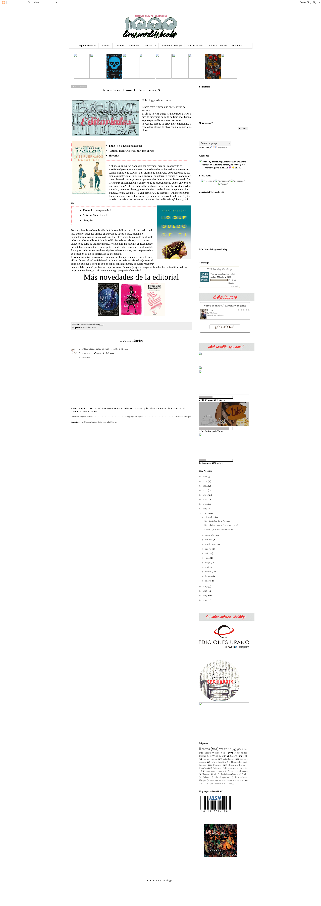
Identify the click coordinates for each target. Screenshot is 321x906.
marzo (208, 571)
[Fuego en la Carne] (147, 78)
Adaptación (228, 759)
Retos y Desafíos (218, 45)
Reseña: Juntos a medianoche (218, 529)
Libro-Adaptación (222, 777)
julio (207, 553)
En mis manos (195, 45)
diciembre (210, 517)
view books (235, 286)
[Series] (224, 425)
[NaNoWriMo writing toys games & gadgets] (223, 428)
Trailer (244, 774)
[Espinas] (82, 78)
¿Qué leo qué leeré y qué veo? (223, 751)
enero (208, 580)
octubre (209, 539)
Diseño (213, 780)
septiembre (211, 544)
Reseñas (105, 45)
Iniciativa (225, 774)
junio (207, 558)
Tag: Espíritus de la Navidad (217, 521)
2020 (205, 504)
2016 (205, 591)
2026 (205, 476)
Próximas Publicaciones (224, 768)
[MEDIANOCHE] (164, 78)
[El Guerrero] (131, 78)
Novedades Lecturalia (215, 771)
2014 (205, 600)
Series (215, 774)
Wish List (218, 756)
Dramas (120, 45)
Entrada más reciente (82, 416)
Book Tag (234, 756)
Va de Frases (210, 759)
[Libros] (224, 735)
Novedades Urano (88, 327)
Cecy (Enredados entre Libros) (94, 349)
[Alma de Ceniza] (213, 78)
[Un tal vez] (196, 78)
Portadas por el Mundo (237, 771)
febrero (209, 576)
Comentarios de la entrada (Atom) (100, 422)
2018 (205, 513)
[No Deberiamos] (180, 78)
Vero (212, 274)
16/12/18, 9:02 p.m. (119, 349)
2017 (204, 586)
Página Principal (87, 45)
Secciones (134, 45)
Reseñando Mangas (172, 45)
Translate (222, 147)
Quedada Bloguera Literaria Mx (232, 780)
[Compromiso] (229, 78)
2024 (205, 486)
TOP (245, 756)
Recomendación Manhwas (221, 783)
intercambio (203, 783)
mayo (208, 562)
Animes (206, 777)
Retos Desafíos (218, 762)
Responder (84, 357)
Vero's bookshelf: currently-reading (225, 306)
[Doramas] (224, 394)
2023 (205, 490)
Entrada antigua (183, 416)
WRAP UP (150, 45)
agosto (208, 549)
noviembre (210, 535)
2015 (204, 595)
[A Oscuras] (114, 78)
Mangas (205, 774)
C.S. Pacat (213, 313)
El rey (210, 310)
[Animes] (224, 457)
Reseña (204, 749)
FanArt (235, 774)
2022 (205, 495)
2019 (205, 508)
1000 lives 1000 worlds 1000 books (148, 11)
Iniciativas (237, 45)
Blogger (169, 880)
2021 (205, 499)
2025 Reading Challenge (220, 269)
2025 (205, 481)
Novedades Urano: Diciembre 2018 (221, 525)
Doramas (217, 765)
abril (207, 567)
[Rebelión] (98, 78)
